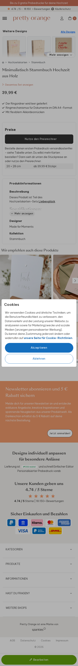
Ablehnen (39, 358)
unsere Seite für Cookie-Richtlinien (48, 338)
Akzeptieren (39, 347)
